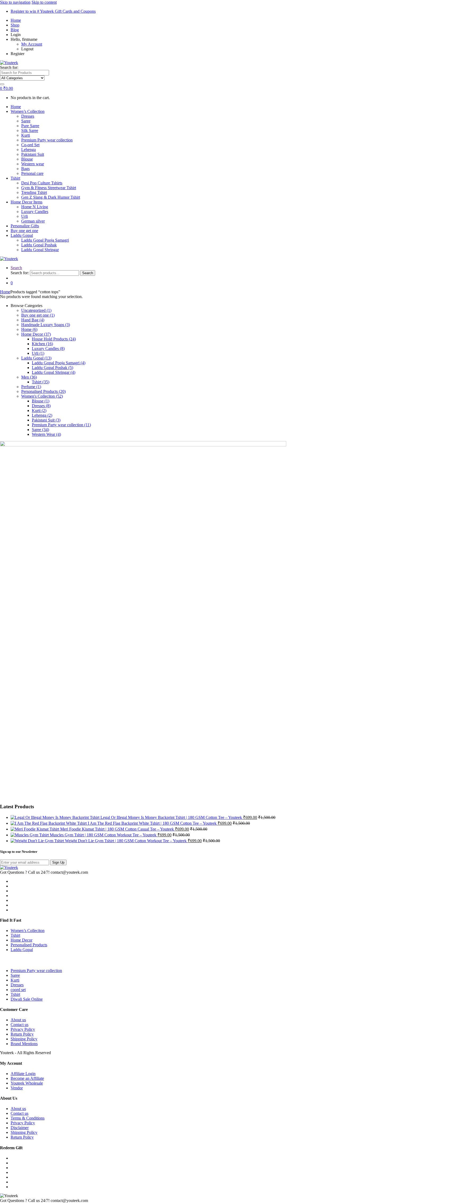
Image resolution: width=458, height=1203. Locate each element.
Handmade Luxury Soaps (45, 324)
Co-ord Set (30, 145)
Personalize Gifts (25, 226)
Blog (15, 30)
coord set (18, 989)
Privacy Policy (23, 1029)
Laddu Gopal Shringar (40, 249)
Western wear (32, 164)
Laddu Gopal (22, 235)
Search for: (9, 67)
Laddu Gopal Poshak (39, 245)
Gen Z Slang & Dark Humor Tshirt (50, 197)
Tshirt (15, 178)
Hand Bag (32, 320)
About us (18, 1020)
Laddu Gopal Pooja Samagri (45, 240)
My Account (31, 44)
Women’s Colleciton (28, 930)
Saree (25, 121)
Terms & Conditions (28, 1118)
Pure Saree (30, 125)
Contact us (19, 1024)
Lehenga (28, 149)
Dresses (27, 116)
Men (29, 377)
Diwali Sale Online (27, 999)
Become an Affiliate (27, 1078)
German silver (33, 221)
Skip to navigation (15, 2)
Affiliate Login (23, 1073)
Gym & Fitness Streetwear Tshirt (48, 187)
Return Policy (22, 1034)
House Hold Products (54, 339)
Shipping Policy (24, 1039)
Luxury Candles (34, 211)
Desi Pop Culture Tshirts (41, 183)
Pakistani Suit (32, 154)
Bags (25, 168)
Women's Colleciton (42, 396)
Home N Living (34, 207)
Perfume (31, 386)
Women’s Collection (28, 111)
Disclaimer (20, 1127)
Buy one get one (24, 230)
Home (16, 20)
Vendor (17, 1088)
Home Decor (36, 334)
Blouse (27, 159)
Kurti (25, 135)
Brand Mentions (24, 1043)
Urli (24, 216)
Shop (15, 25)
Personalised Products (43, 391)
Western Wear (46, 434)
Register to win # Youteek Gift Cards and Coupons (53, 11)
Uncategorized (36, 310)
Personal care (32, 173)
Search (16, 267)
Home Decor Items (26, 202)
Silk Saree (29, 130)
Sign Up (58, 862)
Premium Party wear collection (47, 140)
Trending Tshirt (34, 192)
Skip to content (44, 2)
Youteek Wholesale (27, 1083)
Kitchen (42, 343)
